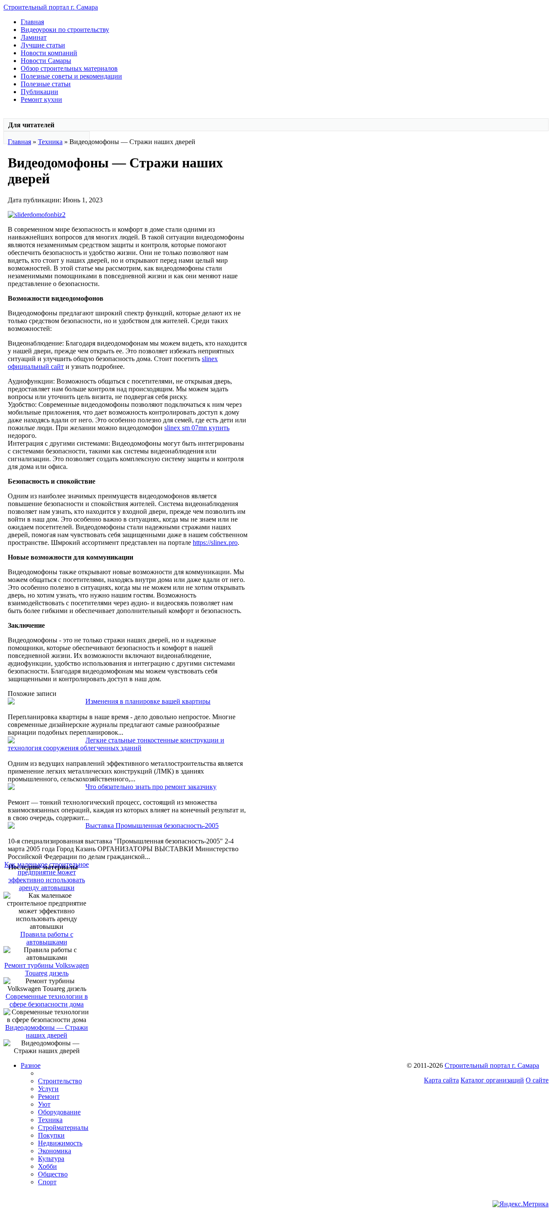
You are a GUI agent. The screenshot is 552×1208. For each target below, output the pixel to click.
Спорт (47, 1182)
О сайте (537, 1080)
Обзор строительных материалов (69, 68)
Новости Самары (46, 60)
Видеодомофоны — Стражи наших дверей (46, 1031)
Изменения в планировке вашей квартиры (147, 701)
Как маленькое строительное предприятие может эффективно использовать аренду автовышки (46, 876)
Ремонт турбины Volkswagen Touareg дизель (46, 969)
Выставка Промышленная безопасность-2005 (152, 825)
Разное (31, 1065)
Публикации (39, 91)
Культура (51, 1158)
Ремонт (49, 1096)
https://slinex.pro (215, 542)
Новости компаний (49, 53)
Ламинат (34, 37)
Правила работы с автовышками (46, 938)
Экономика (54, 1151)
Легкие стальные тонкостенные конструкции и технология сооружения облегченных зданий (116, 744)
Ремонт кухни (41, 99)
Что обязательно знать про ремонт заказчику (150, 786)
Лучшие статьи (43, 45)
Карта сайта (441, 1080)
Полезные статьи (46, 84)
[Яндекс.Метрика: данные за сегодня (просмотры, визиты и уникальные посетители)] (520, 1204)
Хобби (47, 1166)
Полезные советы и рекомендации (71, 76)
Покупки (51, 1135)
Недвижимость (60, 1143)
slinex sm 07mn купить (196, 427)
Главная (32, 21)
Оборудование (59, 1112)
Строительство (60, 1081)
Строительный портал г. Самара (50, 7)
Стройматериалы (63, 1127)
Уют (44, 1104)
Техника (50, 141)
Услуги (48, 1088)
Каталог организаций (492, 1080)
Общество (53, 1174)
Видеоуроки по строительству (65, 29)
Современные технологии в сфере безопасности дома (47, 1000)
